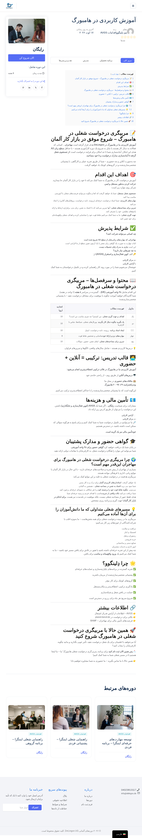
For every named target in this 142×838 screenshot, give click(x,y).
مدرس (86, 60)
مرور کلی (127, 60)
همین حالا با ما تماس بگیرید (120, 661)
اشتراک (35, 807)
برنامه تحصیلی (106, 60)
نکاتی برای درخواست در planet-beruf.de (114, 617)
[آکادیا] (9, 6)
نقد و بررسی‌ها (65, 60)
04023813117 (128, 789)
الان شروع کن (26, 57)
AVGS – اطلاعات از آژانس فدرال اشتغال (114, 613)
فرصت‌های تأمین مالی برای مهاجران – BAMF (111, 620)
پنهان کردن (115, 74)
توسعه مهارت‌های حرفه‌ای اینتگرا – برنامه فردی (117, 743)
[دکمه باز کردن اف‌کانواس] (133, 6)
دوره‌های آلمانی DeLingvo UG (79, 831)
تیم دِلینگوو (121, 32)
